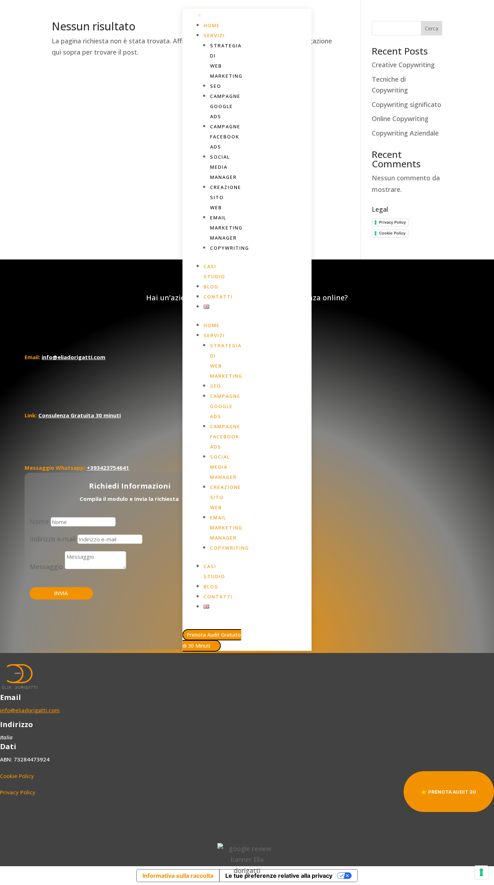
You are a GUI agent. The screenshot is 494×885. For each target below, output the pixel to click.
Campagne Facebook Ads (225, 136)
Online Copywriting (400, 118)
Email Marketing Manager (226, 227)
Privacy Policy (392, 222)
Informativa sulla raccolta (177, 875)
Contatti (218, 296)
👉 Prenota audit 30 (448, 792)
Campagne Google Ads (225, 106)
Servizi (214, 35)
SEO (215, 86)
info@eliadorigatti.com (30, 710)
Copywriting (229, 248)
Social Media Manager (223, 167)
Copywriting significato (406, 104)
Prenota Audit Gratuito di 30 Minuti (212, 640)
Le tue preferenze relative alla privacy (278, 875)
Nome (39, 521)
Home (212, 25)
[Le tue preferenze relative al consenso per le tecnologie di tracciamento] (481, 872)
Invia (61, 593)
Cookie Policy (392, 233)
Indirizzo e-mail (53, 538)
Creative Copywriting (403, 64)
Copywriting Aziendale (405, 133)
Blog (211, 286)
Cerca (431, 28)
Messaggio (46, 566)
